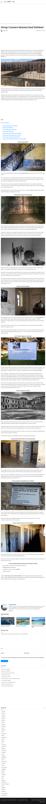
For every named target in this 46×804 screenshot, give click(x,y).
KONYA (3, 765)
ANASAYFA (4, 23)
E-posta (2, 653)
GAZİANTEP (4, 746)
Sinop (18, 53)
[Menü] (1, 2)
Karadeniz (5, 226)
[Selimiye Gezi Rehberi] (7, 621)
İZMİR (3, 754)
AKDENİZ (3, 713)
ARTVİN (3, 722)
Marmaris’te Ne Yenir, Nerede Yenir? (8, 682)
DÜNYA (3, 739)
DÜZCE (3, 741)
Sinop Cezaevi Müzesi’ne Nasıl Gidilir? (11, 137)
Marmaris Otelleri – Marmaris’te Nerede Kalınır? (11, 678)
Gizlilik (43, 799)
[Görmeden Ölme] (9, 2)
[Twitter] (11, 611)
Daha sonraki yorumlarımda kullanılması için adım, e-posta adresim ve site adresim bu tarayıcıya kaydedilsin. (23, 657)
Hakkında (33, 799)
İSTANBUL (4, 752)
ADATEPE (3, 711)
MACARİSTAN (4, 767)
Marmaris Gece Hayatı (6, 676)
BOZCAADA (4, 733)
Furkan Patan (5, 30)
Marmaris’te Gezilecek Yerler (7, 684)
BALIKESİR (4, 726)
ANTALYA (3, 720)
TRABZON (4, 787)
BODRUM (3, 729)
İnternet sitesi (26, 653)
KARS (3, 759)
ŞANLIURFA (4, 782)
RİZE (2, 778)
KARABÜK (3, 756)
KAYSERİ (3, 763)
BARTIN (3, 728)
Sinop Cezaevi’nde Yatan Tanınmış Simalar (12, 133)
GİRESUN (3, 748)
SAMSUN (3, 780)
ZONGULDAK (4, 795)
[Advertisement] (23, 12)
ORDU (3, 776)
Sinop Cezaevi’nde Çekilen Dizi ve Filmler (12, 135)
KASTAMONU (4, 761)
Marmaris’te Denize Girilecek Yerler (38, 626)
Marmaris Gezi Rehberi (21, 625)
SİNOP (17, 23)
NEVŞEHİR (4, 774)
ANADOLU (4, 716)
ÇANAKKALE (4, 737)
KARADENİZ (13, 23)
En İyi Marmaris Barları (6, 674)
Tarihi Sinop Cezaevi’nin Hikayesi (10, 125)
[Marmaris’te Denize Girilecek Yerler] (38, 621)
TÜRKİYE (8, 23)
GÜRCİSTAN (4, 750)
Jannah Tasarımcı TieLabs (22, 799)
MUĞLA (3, 772)
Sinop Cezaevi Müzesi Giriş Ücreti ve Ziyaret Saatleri (14, 138)
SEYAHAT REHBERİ (5, 784)
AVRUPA (3, 724)
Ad (2, 648)
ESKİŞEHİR (4, 744)
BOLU (3, 731)
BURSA (3, 735)
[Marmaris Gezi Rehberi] (23, 621)
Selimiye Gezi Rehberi (5, 625)
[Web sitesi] (9, 611)
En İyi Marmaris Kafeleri (6, 680)
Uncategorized (4, 793)
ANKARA (3, 718)
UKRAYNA (3, 791)
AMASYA (3, 714)
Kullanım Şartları (39, 799)
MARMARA (4, 769)
